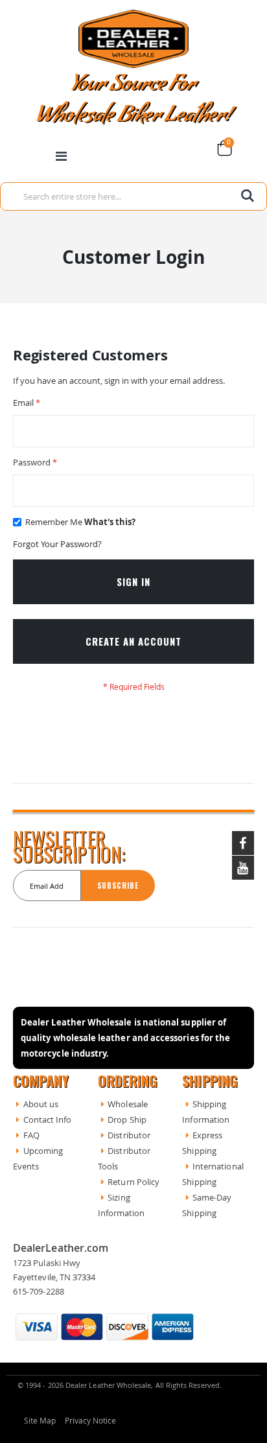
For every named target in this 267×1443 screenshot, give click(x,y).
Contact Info (47, 1119)
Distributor (129, 1135)
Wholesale (128, 1104)
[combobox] (133, 196)
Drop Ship (127, 1119)
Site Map (40, 1420)
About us (41, 1104)
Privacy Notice (91, 1420)
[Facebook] (243, 843)
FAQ (31, 1135)
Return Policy (133, 1182)
